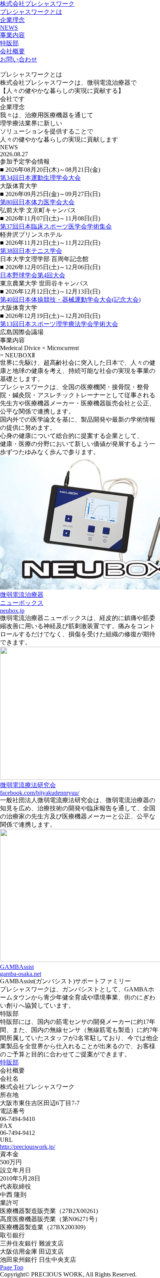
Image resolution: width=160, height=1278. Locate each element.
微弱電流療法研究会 (28, 785)
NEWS (9, 27)
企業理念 (12, 20)
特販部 (9, 43)
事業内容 (12, 35)
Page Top (11, 1267)
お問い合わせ (18, 59)
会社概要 (12, 51)
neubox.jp (12, 610)
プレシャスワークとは (31, 12)
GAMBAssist (17, 967)
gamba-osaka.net (20, 973)
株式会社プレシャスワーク (37, 3)
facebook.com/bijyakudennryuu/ (39, 792)
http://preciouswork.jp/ (27, 1146)
